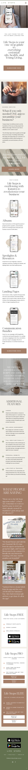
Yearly (14, 681)
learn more (14, 169)
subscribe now (14, 68)
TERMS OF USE (21, 754)
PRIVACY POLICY (12, 754)
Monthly (14, 677)
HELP (5, 754)
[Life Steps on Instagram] (12, 762)
